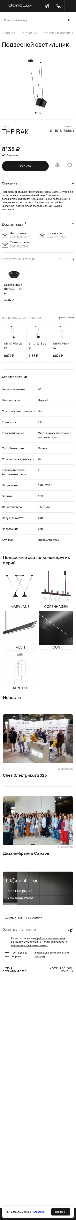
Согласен (60, 1212)
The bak (15, 131)
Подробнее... (39, 1212)
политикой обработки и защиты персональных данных (40, 943)
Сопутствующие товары (18, 259)
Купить (25, 166)
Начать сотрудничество (15, 969)
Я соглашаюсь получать (40, 954)
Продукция (28, 33)
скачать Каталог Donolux (61, 969)
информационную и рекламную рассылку (52, 954)
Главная (9, 33)
